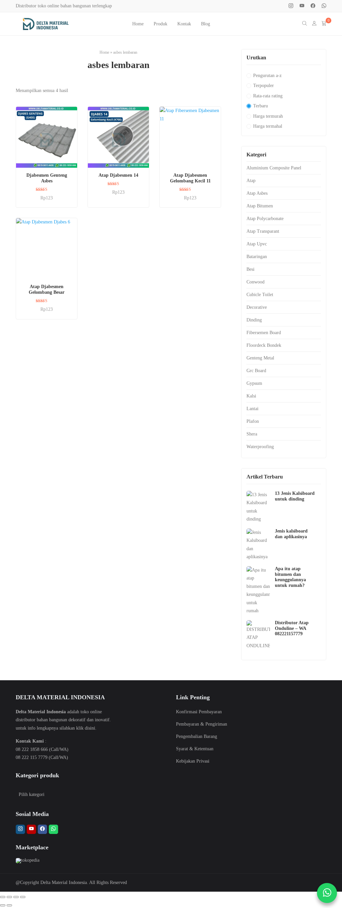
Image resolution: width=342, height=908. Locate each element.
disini (90, 728)
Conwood (255, 281)
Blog (205, 23)
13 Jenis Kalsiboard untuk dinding (295, 496)
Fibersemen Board (263, 332)
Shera (251, 433)
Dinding (254, 319)
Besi (250, 269)
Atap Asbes (257, 193)
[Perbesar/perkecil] (2, 897)
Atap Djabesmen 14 (118, 175)
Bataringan (256, 256)
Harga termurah (268, 116)
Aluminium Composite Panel (273, 167)
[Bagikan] (16, 897)
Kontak (184, 23)
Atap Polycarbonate (265, 218)
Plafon (252, 421)
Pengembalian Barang (196, 736)
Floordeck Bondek (263, 345)
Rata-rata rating (268, 95)
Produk (160, 23)
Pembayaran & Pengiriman (201, 724)
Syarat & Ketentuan (194, 748)
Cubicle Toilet (259, 294)
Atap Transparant (262, 231)
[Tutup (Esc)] (22, 897)
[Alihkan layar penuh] (9, 897)
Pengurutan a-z (267, 75)
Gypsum (254, 383)
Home (138, 23)
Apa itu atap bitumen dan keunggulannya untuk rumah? (290, 577)
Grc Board (256, 370)
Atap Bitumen (259, 205)
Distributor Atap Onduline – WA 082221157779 (292, 628)
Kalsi (251, 395)
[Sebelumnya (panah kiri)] (2, 905)
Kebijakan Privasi (192, 761)
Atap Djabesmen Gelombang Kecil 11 (190, 178)
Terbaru (260, 105)
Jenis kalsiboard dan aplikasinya (291, 534)
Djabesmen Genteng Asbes (46, 178)
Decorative (256, 307)
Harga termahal (267, 126)
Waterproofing (260, 446)
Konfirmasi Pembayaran (199, 711)
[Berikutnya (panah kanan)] (9, 905)
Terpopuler (263, 85)
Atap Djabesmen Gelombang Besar (46, 289)
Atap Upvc (256, 243)
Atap (250, 180)
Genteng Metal (260, 357)
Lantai (252, 408)
